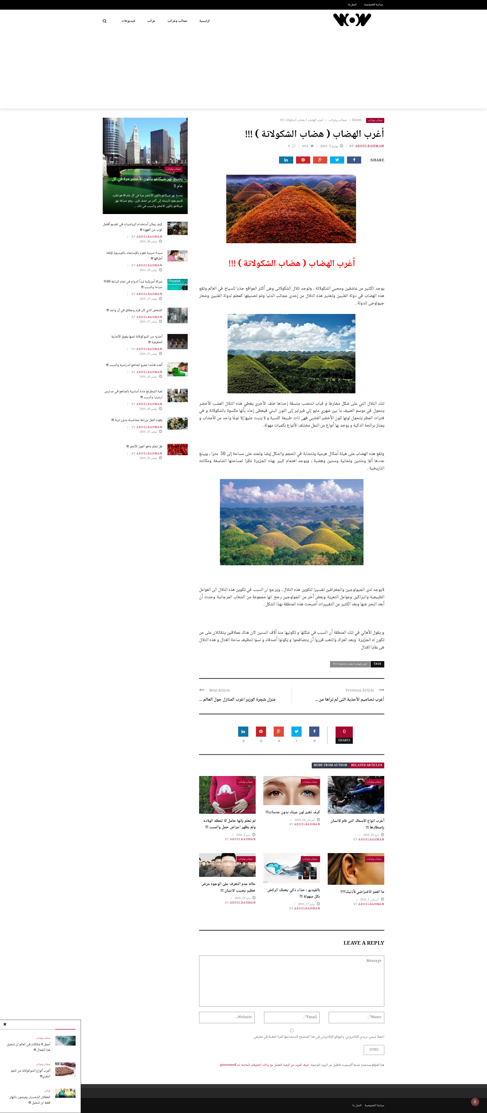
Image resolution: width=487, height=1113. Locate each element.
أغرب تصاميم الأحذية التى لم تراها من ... (349, 699)
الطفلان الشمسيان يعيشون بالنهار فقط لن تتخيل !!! (30, 1100)
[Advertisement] (243, 70)
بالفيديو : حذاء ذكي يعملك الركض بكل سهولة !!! (293, 893)
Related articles (366, 765)
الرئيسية (204, 21)
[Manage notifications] (475, 1102)
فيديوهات (128, 21)
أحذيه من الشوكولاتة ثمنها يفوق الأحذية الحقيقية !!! (136, 339)
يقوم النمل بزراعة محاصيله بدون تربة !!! (137, 420)
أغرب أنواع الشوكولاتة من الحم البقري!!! (30, 1074)
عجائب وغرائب (177, 21)
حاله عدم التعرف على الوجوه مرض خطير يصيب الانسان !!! (228, 887)
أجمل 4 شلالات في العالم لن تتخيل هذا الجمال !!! (28, 1047)
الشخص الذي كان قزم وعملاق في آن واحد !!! (134, 310)
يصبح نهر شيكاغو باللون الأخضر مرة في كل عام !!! (147, 182)
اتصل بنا (352, 4)
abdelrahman (369, 146)
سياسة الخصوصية (373, 4)
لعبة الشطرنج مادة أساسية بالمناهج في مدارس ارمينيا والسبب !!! (133, 394)
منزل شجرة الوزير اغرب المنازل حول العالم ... (237, 699)
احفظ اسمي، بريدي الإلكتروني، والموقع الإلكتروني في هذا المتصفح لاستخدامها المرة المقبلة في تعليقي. (318, 1037)
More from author (330, 765)
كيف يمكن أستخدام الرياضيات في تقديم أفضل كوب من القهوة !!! (132, 227)
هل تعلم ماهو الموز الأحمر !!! (144, 447)
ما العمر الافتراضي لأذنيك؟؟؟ (362, 892)
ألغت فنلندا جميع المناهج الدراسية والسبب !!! (134, 365)
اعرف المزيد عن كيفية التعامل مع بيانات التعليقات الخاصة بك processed (264, 1065)
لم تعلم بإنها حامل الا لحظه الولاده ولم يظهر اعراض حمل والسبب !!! (229, 824)
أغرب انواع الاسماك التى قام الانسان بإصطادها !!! (357, 824)
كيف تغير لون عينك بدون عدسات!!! (293, 812)
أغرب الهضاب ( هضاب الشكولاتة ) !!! (350, 664)
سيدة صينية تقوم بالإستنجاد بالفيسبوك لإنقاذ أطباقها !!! (134, 256)
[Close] (5, 1025)
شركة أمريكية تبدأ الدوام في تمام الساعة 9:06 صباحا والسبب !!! (133, 284)
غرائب (151, 21)
